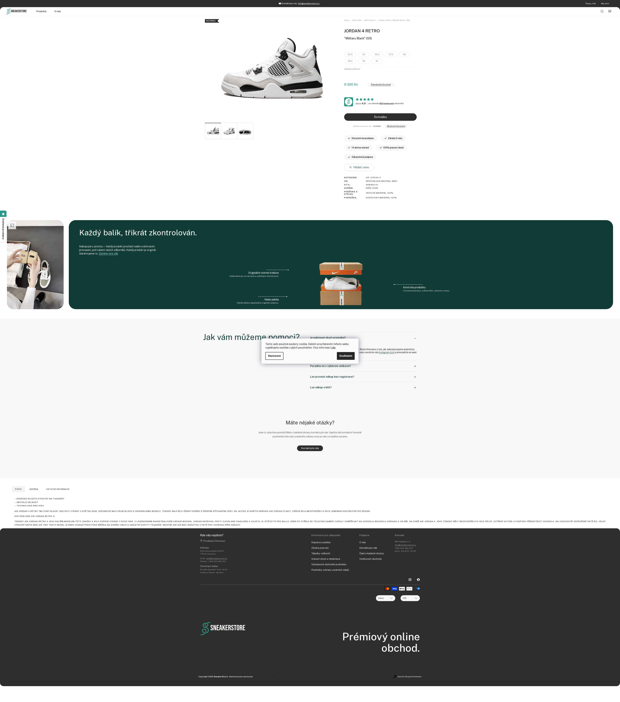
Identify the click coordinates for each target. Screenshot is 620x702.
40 (376, 61)
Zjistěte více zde (108, 253)
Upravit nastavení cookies (266, 676)
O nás (362, 542)
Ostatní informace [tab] (57, 489)
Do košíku (380, 117)
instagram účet (387, 352)
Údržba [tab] (33, 489)
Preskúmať (311, 3)
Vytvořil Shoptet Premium (409, 676)
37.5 (391, 54)
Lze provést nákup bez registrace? (332, 376)
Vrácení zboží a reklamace (325, 558)
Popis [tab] (18, 489)
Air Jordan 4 (373, 177)
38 (404, 54)
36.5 (377, 54)
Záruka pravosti (320, 547)
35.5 (350, 54)
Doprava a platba (320, 542)
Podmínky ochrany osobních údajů (330, 569)
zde (333, 347)
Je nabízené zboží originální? (328, 337)
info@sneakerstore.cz (216, 558)
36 (363, 54)
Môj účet (605, 3)
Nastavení (274, 355)
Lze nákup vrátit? (321, 387)
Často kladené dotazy (371, 553)
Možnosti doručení (396, 126)
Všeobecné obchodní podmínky (328, 564)
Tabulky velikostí (320, 553)
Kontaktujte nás (310, 448)
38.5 (350, 61)
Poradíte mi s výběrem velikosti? (330, 366)
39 (363, 61)
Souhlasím (345, 355)
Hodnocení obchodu (370, 558)
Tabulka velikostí (352, 69)
